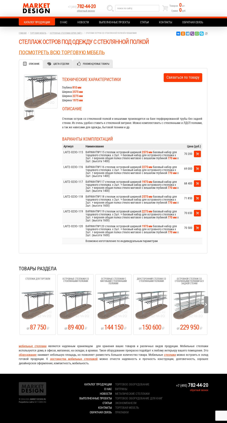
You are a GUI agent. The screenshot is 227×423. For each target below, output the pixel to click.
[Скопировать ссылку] (206, 34)
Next (206, 304)
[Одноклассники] (183, 34)
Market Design (42, 8)
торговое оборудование (132, 384)
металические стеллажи (132, 393)
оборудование (28, 354)
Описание (34, 64)
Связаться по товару (183, 77)
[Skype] (202, 34)
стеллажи (170, 354)
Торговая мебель (38, 33)
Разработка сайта (26, 402)
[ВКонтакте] (178, 34)
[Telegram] (188, 34)
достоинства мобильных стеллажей (74, 359)
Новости (83, 22)
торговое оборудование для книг (139, 398)
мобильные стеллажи (33, 346)
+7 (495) (82, 7)
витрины (121, 389)
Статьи (144, 22)
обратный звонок (86, 10)
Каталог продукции (37, 22)
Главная (23, 33)
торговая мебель (127, 407)
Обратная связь (192, 22)
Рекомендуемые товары (96, 64)
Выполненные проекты (114, 22)
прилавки (122, 412)
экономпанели (125, 403)
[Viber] (192, 34)
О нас (63, 22)
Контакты (165, 22)
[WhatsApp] (197, 34)
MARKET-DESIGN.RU (38, 399)
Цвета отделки (61, 64)
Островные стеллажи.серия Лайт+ (66, 33)
